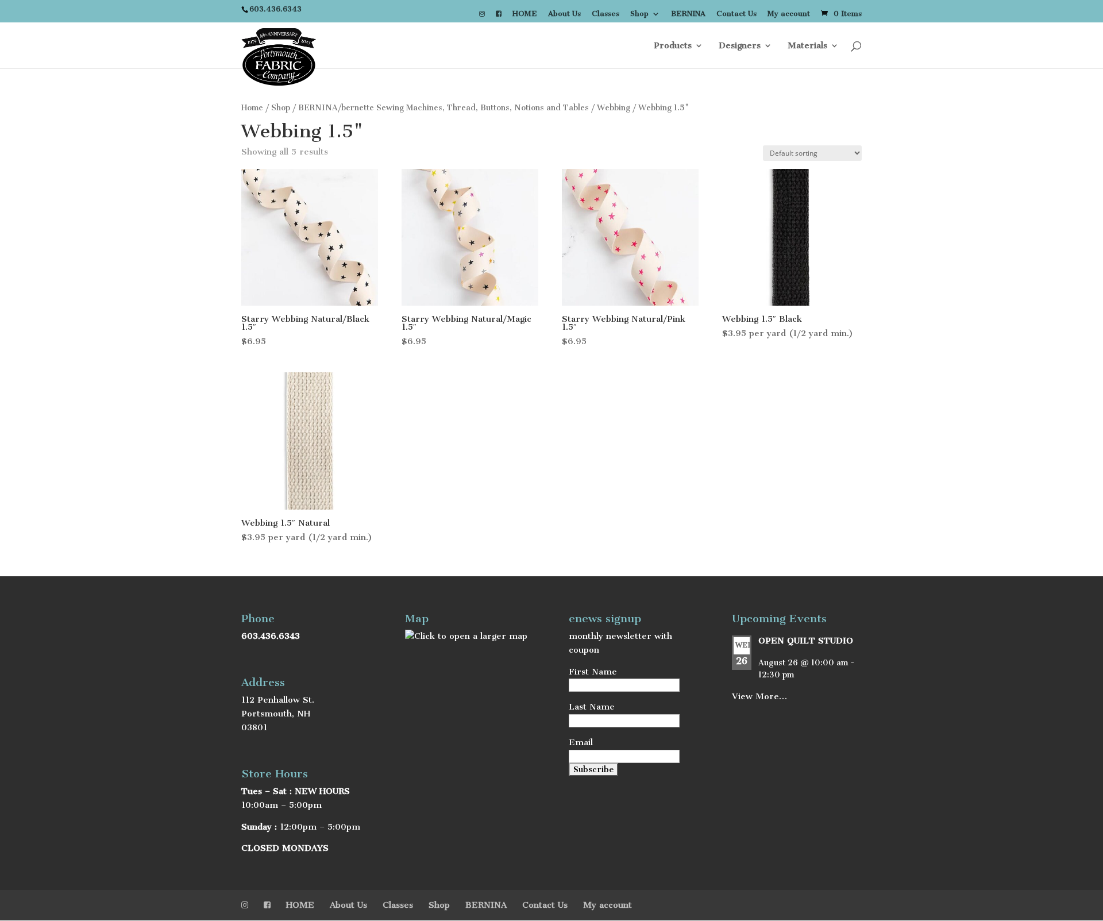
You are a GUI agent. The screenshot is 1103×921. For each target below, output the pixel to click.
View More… (759, 696)
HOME (524, 14)
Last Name (592, 707)
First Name (593, 671)
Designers (740, 46)
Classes (605, 14)
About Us (564, 14)
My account (789, 14)
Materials (807, 46)
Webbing (613, 108)
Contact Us (736, 14)
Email (581, 742)
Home (252, 108)
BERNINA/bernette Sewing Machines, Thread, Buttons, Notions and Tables (443, 108)
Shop (639, 14)
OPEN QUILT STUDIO (805, 640)
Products (673, 46)
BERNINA (688, 14)
